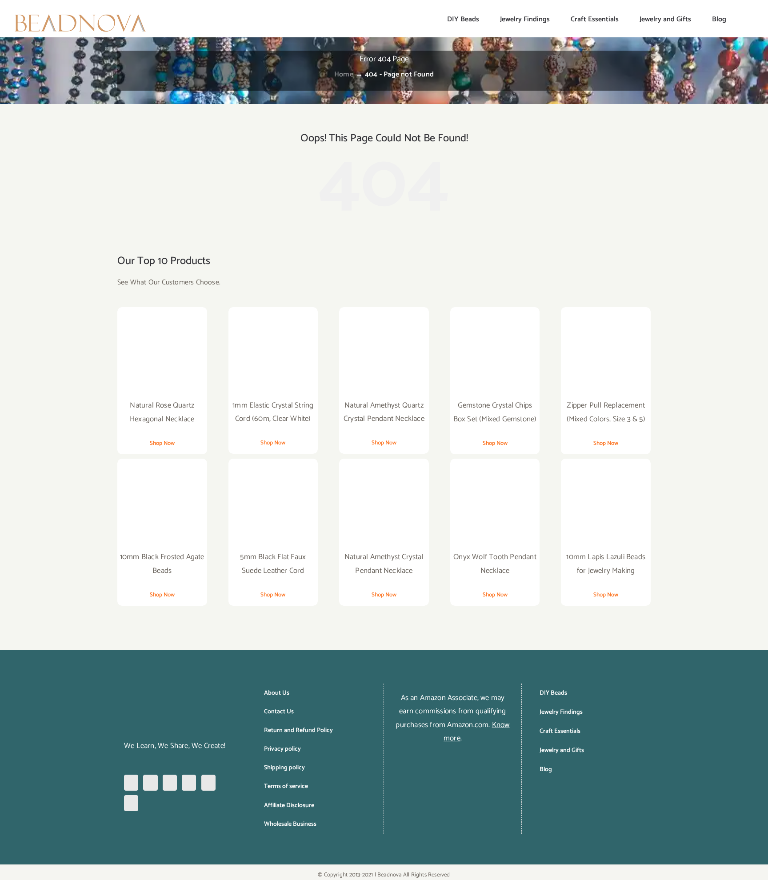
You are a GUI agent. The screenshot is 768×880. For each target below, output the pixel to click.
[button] (740, 18)
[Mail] (131, 803)
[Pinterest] (170, 783)
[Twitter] (189, 783)
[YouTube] (208, 783)
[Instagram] (150, 783)
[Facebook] (131, 783)
